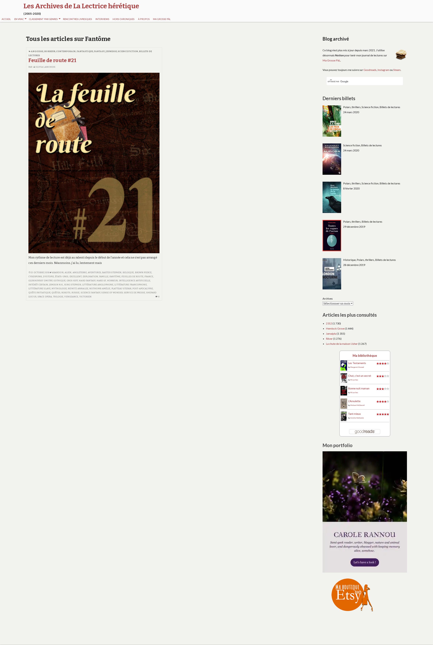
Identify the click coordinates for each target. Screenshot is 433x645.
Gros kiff (72, 280)
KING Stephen (72, 284)
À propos (144, 19)
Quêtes (56, 292)
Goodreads (370, 69)
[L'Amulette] (343, 403)
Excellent (76, 276)
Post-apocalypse (142, 288)
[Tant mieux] (343, 415)
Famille (103, 276)
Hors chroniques (123, 19)
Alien (68, 272)
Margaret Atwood (357, 367)
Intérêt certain (38, 284)
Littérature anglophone (97, 284)
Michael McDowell (357, 405)
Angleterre (80, 272)
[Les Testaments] (343, 365)
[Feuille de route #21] (93, 163)
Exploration (90, 276)
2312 (329, 323)
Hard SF (101, 280)
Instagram (383, 69)
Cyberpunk (35, 276)
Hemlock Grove (335, 328)
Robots (66, 292)
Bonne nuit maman (358, 388)
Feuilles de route (132, 276)
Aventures (94, 272)
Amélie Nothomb (357, 418)
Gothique (59, 280)
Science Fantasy (90, 292)
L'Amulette (354, 401)
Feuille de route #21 (52, 60)
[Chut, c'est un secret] (343, 377)
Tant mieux (354, 413)
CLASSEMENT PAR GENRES (43, 19)
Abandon (58, 272)
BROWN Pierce (143, 272)
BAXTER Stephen (111, 272)
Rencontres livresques (77, 19)
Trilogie (58, 296)
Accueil (6, 19)
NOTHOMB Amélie (99, 288)
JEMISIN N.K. (56, 284)
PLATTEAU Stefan (121, 288)
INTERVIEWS (102, 19)
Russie (76, 292)
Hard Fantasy (87, 280)
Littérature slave (39, 288)
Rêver (329, 338)
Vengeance (71, 296)
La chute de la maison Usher (342, 343)
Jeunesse (111, 51)
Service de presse (134, 292)
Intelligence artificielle (134, 280)
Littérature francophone (130, 284)
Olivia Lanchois (45, 67)
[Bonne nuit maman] (343, 390)
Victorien (85, 296)
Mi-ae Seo (354, 380)
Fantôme (114, 276)
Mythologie (59, 288)
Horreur (112, 280)
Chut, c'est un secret (359, 375)
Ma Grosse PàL (162, 19)
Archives (328, 298)
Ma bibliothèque (365, 355)
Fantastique (85, 51)
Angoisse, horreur (43, 51)
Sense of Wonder (112, 292)
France (148, 276)
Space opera (45, 296)
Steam (397, 69)
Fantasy (99, 51)
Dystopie (48, 276)
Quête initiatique (39, 292)
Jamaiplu (331, 333)
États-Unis (61, 276)
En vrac (19, 19)
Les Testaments (357, 363)
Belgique (128, 272)
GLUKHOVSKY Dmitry (40, 280)
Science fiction (128, 51)
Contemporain (66, 51)
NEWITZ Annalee (78, 288)
